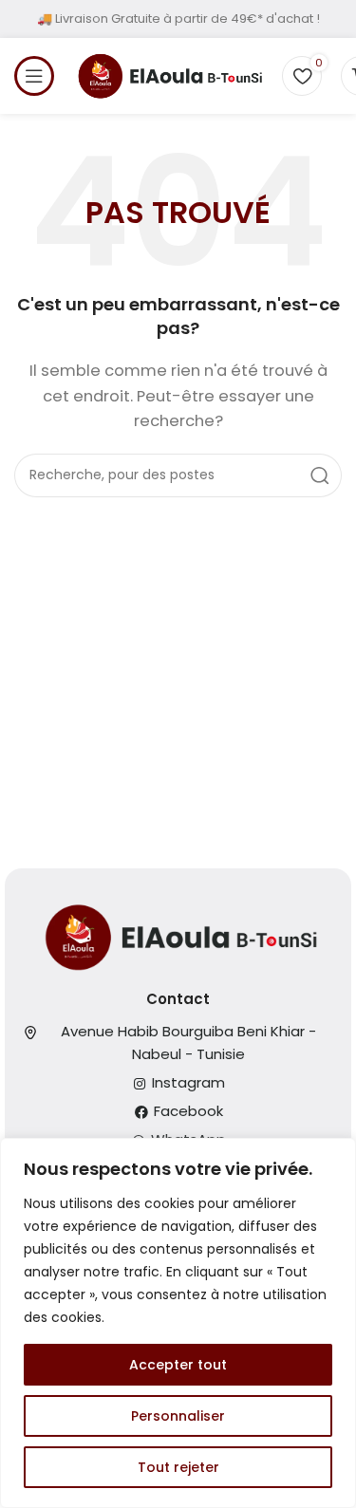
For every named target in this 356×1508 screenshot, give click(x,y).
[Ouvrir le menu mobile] (34, 76)
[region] (178, 1323)
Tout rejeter (178, 1467)
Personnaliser (178, 1415)
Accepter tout (178, 1364)
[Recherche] (320, 475)
